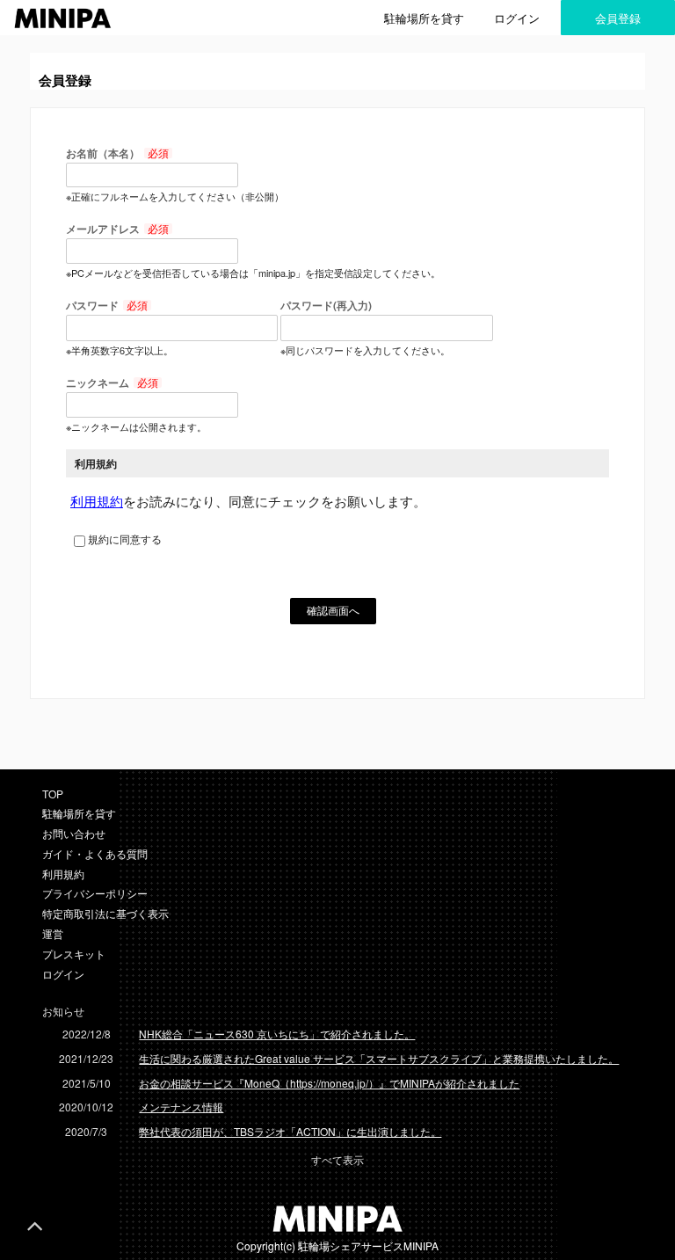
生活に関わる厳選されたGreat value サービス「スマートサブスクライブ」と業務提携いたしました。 (379, 1058)
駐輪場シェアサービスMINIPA (368, 1245)
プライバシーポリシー (95, 892)
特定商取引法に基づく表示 (105, 913)
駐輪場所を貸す (424, 18)
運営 (52, 933)
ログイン (517, 18)
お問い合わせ (73, 833)
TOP (52, 793)
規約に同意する (125, 538)
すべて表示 (337, 1159)
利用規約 (96, 501)
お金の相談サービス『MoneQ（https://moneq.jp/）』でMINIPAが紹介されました (329, 1082)
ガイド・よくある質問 (95, 853)
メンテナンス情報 (181, 1106)
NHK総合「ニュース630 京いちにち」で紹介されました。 (277, 1033)
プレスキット (73, 953)
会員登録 (618, 18)
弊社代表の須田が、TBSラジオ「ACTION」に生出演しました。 (290, 1131)
